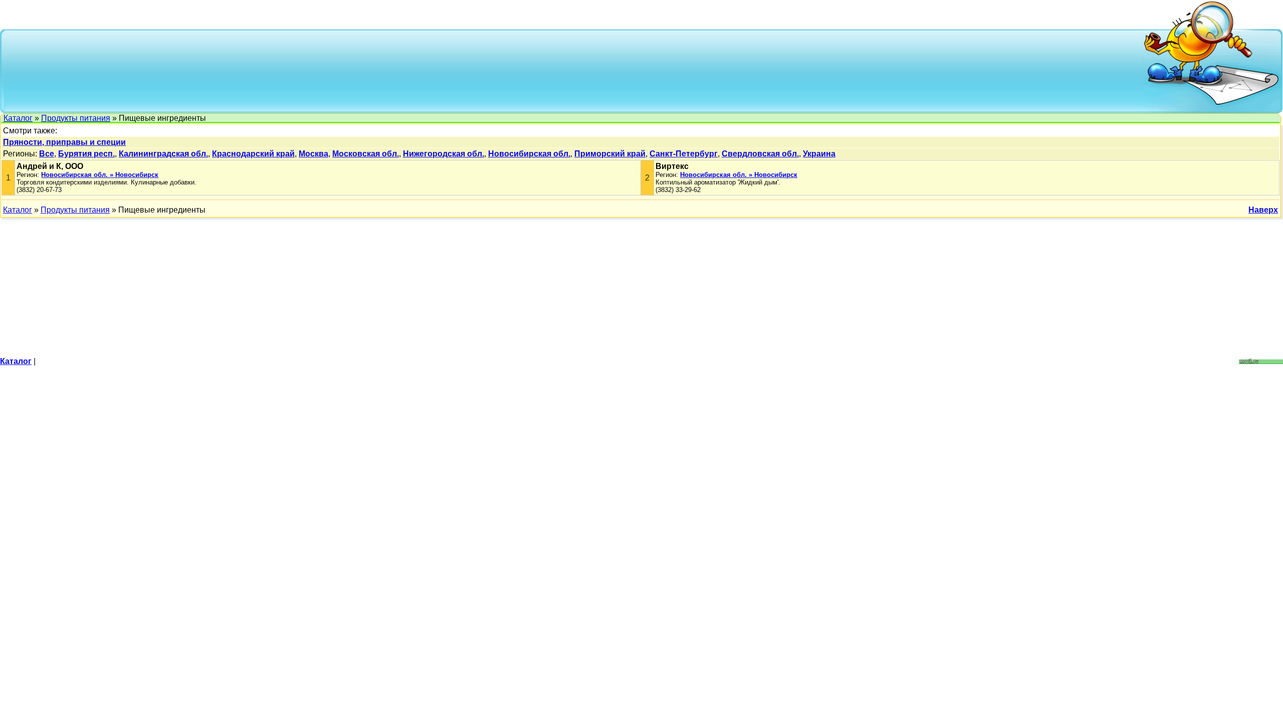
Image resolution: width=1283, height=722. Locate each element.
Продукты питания (75, 118)
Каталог (18, 118)
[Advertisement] (574, 70)
